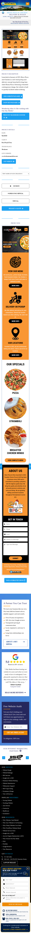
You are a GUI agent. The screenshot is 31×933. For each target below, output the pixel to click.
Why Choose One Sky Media (11, 838)
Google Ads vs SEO (8, 778)
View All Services (8, 794)
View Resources (7, 849)
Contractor (6, 808)
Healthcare (6, 811)
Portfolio (5, 844)
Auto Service (6, 805)
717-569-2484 (9, 8)
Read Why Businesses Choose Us (14, 116)
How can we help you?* (8, 895)
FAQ (4, 841)
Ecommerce (6, 813)
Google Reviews (7, 846)
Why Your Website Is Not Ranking (12, 823)
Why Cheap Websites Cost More (12, 825)
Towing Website (7, 800)
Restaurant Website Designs (20, 23)
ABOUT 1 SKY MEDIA (11, 643)
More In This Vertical (15, 193)
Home (5, 16)
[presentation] (3, 757)
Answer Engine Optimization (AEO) (13, 836)
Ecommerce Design (8, 791)
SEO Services (6, 775)
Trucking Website (8, 803)
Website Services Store (9, 830)
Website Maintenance (9, 783)
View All (15, 201)
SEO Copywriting (8, 788)
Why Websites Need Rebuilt (11, 820)
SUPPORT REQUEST (9, 862)
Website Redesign (8, 773)
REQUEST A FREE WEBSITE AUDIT (14, 929)
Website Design (7, 770)
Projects (10, 16)
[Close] (27, 868)
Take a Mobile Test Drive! (15, 580)
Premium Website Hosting (10, 780)
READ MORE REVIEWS (14, 693)
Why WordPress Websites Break (12, 828)
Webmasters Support (9, 786)
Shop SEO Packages (10, 102)
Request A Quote (15, 208)
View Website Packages (11, 96)
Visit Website (8, 161)
